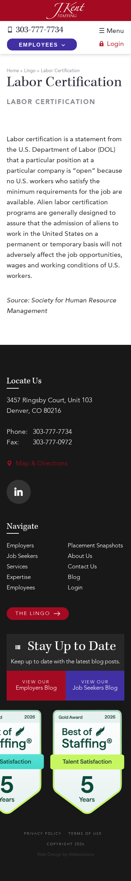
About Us (80, 556)
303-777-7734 (39, 30)
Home (13, 71)
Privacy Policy (42, 833)
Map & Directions (41, 463)
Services (17, 567)
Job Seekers (22, 556)
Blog (74, 577)
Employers (20, 546)
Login (115, 44)
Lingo (30, 71)
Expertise (19, 577)
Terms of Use (85, 833)
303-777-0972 (52, 442)
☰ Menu (111, 31)
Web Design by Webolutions (65, 854)
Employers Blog (36, 685)
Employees (38, 45)
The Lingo (32, 614)
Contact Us (82, 567)
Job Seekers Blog (95, 685)
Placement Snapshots (95, 546)
